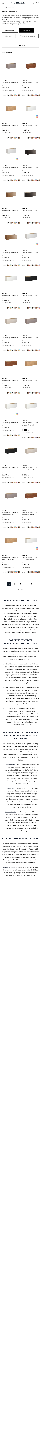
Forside (4, 7)
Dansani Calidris (10, 812)
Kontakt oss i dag (9, 867)
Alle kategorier (10, 30)
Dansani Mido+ (10, 765)
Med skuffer (26, 30)
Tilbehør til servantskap (27, 36)
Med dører (8, 36)
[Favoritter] (37, 3)
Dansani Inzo (10, 788)
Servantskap (10, 7)
